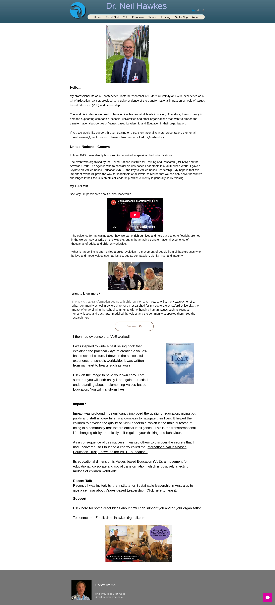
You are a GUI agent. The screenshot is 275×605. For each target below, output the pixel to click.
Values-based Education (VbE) (139, 461)
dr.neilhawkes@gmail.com (86, 137)
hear (170, 490)
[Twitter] (198, 10)
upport (153, 508)
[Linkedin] (193, 10)
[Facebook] (203, 10)
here (159, 490)
